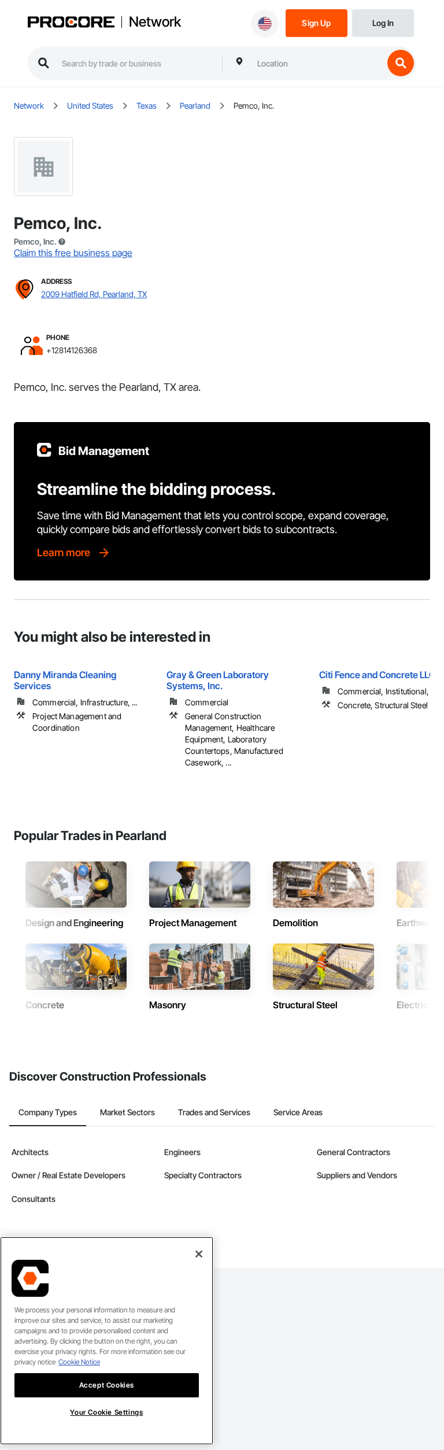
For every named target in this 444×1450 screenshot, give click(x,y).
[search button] (400, 63)
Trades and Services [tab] (214, 1112)
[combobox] (317, 63)
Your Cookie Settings (106, 1412)
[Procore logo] (71, 23)
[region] (106, 1341)
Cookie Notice (79, 1361)
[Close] (199, 1254)
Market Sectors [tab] (127, 1112)
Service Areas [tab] (298, 1112)
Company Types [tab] (47, 1112)
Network (155, 22)
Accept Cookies (106, 1385)
